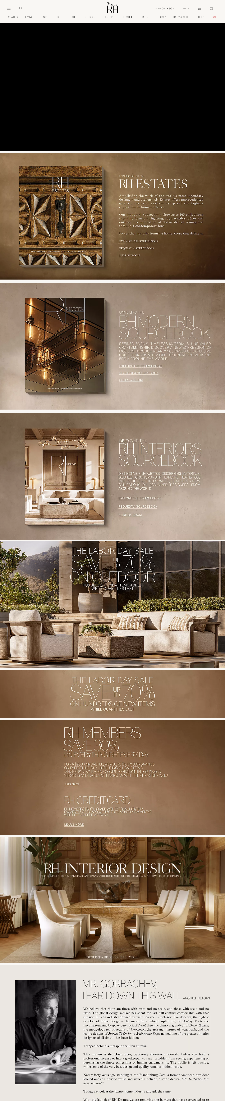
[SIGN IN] (200, 8)
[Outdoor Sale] (112, 905)
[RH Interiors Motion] (112, 637)
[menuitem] (12, 17)
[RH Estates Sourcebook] (112, 75)
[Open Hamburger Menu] (9, 8)
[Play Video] (112, 75)
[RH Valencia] (112, 356)
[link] (182, 17)
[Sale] (112, 995)
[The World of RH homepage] (112, 7)
